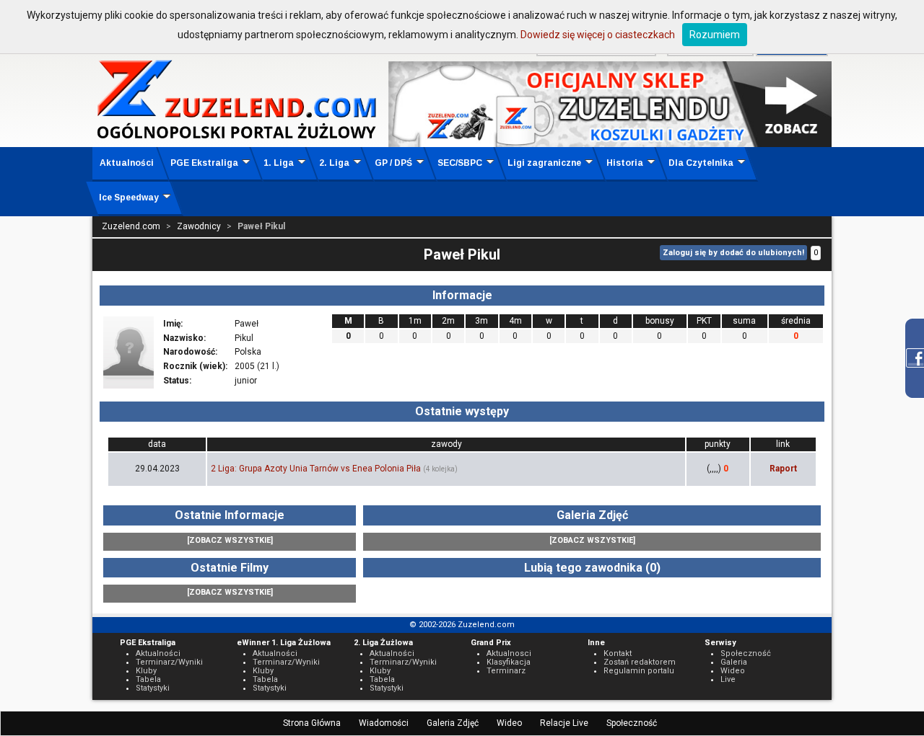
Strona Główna (312, 723)
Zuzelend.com (131, 226)
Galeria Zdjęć (453, 723)
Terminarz (506, 670)
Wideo (509, 723)
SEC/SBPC (459, 163)
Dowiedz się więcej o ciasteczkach (597, 34)
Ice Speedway (129, 197)
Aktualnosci (509, 653)
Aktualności (127, 163)
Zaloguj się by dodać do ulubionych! (733, 252)
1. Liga (278, 163)
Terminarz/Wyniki (169, 662)
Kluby (146, 670)
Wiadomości (384, 723)
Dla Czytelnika (700, 163)
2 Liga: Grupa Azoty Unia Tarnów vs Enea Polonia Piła (316, 469)
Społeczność (631, 723)
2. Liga (334, 163)
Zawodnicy (199, 226)
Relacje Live (564, 723)
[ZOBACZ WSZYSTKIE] (230, 540)
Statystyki (153, 688)
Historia (624, 163)
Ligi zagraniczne (544, 163)
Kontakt (617, 653)
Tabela (148, 679)
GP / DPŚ (393, 163)
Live (728, 679)
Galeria (733, 662)
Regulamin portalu (638, 670)
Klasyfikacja (509, 662)
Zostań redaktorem (639, 662)
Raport (783, 469)
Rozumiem (714, 34)
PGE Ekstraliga (204, 163)
